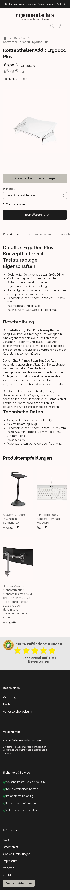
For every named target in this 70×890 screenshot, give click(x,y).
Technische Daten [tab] (39, 234)
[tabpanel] (35, 121)
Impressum (10, 861)
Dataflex (19, 38)
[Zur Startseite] (5, 38)
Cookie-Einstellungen (16, 854)
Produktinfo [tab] (11, 234)
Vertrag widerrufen (19, 883)
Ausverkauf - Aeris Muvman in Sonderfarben (14, 518)
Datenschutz (11, 847)
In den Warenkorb (35, 215)
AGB (6, 839)
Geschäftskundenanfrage (35, 178)
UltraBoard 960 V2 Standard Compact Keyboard (48, 518)
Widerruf (8, 868)
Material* (9, 188)
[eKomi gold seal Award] (8, 645)
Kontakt (7, 875)
